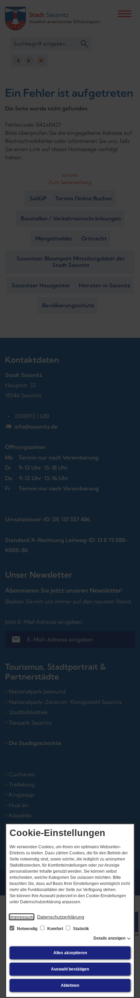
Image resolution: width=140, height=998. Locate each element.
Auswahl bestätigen (70, 969)
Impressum (22, 917)
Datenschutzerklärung (60, 917)
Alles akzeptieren (70, 952)
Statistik (80, 928)
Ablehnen (70, 985)
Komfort (55, 928)
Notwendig (27, 928)
